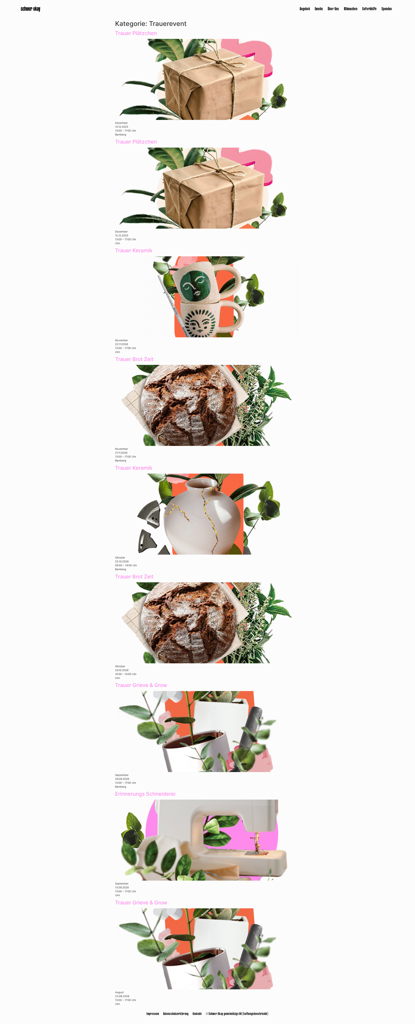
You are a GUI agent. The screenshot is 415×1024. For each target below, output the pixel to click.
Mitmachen (350, 9)
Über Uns (333, 9)
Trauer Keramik (133, 250)
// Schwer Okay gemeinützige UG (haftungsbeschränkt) (237, 1014)
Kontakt (197, 1014)
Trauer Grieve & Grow (141, 685)
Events (319, 9)
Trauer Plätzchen (136, 33)
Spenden (387, 9)
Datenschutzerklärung (176, 1014)
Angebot (305, 9)
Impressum (153, 1014)
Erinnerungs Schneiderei (145, 794)
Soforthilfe (369, 9)
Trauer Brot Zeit (134, 359)
